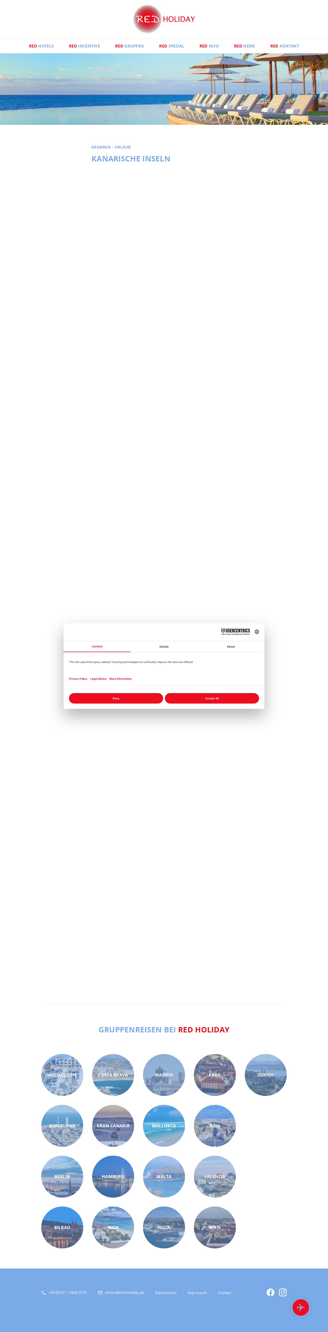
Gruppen (129, 46)
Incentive (84, 46)
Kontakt (284, 46)
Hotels (41, 46)
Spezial (171, 46)
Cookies (224, 1292)
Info (209, 46)
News (244, 46)
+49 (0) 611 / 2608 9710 (67, 1292)
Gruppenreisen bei (164, 1029)
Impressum (197, 1292)
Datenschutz (165, 1292)
